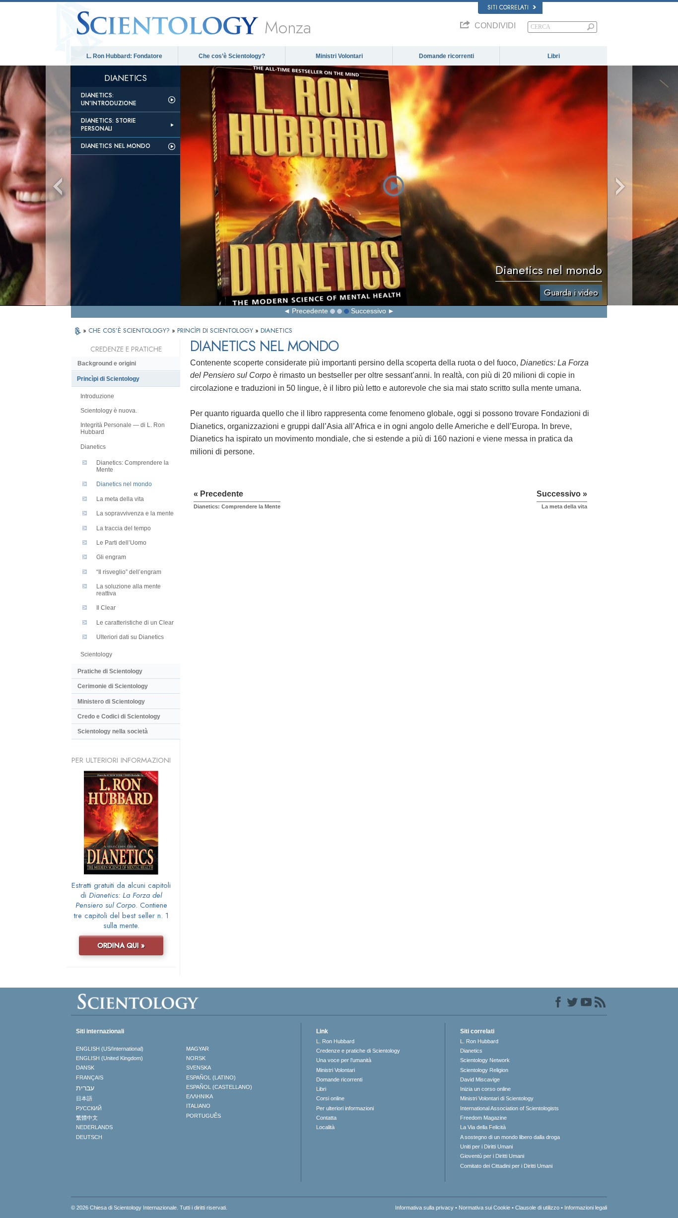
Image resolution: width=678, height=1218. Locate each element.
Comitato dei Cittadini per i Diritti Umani (506, 1166)
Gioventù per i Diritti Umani (492, 1156)
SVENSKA (198, 1068)
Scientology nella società (112, 731)
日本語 (84, 1098)
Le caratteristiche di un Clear (135, 622)
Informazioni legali (585, 1208)
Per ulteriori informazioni (345, 1108)
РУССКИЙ (89, 1108)
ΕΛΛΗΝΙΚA (199, 1096)
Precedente (310, 311)
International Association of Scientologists (509, 1108)
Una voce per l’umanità (343, 1060)
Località (325, 1127)
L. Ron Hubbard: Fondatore (124, 56)
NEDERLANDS (94, 1127)
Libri (553, 56)
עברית (85, 1088)
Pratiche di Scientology (109, 671)
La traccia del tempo (123, 528)
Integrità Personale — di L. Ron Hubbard (122, 428)
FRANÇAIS (89, 1077)
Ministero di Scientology (111, 701)
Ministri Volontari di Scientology (497, 1098)
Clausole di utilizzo (537, 1208)
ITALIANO (198, 1106)
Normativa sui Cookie (484, 1208)
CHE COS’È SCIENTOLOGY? (130, 330)
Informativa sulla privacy (424, 1208)
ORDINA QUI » (121, 945)
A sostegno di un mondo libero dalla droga (510, 1137)
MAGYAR (197, 1049)
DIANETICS (276, 330)
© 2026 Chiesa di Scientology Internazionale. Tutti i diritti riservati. (149, 1208)
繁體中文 (87, 1118)
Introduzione (97, 396)
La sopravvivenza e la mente (135, 513)
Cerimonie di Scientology (112, 686)
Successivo (368, 311)
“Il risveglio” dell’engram (128, 572)
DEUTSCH (89, 1137)
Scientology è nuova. (108, 410)
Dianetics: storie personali (108, 124)
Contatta (326, 1118)
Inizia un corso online (485, 1089)
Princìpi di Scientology (108, 378)
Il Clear (106, 607)
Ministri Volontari (339, 56)
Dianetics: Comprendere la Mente (132, 466)
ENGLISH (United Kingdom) (109, 1058)
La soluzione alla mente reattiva (128, 590)
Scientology (96, 654)
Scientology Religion (484, 1070)
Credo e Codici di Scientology (118, 716)
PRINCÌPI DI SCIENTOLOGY (216, 330)
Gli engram (111, 557)
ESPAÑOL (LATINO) (211, 1077)
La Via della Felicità (483, 1127)
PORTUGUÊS (203, 1116)
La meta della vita (120, 499)
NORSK (195, 1058)
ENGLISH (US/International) (109, 1049)
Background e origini (106, 363)
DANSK (85, 1068)
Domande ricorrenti (446, 56)
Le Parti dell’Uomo (121, 542)
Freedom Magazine (483, 1118)
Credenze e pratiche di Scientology (358, 1051)
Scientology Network (485, 1060)
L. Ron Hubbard (335, 1041)
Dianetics (93, 446)
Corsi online (330, 1098)
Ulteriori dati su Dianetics (130, 637)
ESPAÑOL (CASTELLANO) (219, 1087)
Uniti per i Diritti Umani (486, 1146)
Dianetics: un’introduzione (108, 99)
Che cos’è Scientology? (232, 56)
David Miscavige (480, 1079)
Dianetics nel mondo (115, 146)
